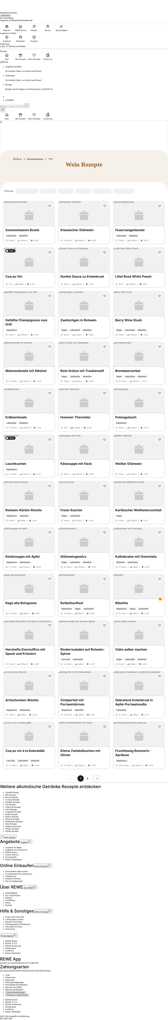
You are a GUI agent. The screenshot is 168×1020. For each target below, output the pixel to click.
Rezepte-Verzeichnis (13, 922)
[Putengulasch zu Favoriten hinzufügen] (159, 393)
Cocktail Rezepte (12, 800)
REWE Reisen (11, 941)
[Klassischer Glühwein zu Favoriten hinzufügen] (104, 206)
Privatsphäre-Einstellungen (16, 985)
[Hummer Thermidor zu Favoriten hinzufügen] (104, 393)
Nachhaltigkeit (11, 893)
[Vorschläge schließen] (2, 110)
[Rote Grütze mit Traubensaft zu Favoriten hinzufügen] (104, 347)
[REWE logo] (4, 62)
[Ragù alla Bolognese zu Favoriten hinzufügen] (50, 579)
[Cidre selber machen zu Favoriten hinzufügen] (159, 625)
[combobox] (12, 106)
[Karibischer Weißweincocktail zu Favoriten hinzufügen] (159, 486)
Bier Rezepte (10, 795)
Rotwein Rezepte (12, 819)
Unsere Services (12, 855)
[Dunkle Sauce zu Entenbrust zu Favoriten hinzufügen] (104, 252)
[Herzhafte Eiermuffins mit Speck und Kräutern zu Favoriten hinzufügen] (50, 625)
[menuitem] (7, 28)
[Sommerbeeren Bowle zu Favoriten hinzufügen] (50, 206)
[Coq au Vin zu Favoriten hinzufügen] (50, 252)
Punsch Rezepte (12, 817)
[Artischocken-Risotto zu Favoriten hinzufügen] (50, 676)
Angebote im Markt (13, 847)
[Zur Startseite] (9, 4)
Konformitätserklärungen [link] (15, 992)
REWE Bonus (11, 852)
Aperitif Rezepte (12, 792)
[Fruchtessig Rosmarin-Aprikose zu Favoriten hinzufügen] (159, 727)
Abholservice (10, 876)
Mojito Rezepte (11, 814)
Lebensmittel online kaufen (16, 871)
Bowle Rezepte (11, 797)
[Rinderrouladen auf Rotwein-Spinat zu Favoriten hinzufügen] (104, 625)
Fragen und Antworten (14, 917)
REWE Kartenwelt (13, 946)
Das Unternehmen (12, 895)
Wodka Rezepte (11, 831)
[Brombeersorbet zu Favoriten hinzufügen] (159, 347)
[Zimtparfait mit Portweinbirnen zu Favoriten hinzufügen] (104, 676)
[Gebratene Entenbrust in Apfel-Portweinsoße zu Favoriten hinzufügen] (159, 676)
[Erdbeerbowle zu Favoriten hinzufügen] (50, 393)
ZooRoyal (9, 950)
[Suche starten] (27, 105)
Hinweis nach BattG (13, 987)
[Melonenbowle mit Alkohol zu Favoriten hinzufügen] (50, 347)
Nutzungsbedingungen (14, 982)
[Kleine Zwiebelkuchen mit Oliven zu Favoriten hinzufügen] (104, 727)
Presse (7, 903)
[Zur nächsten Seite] (97, 778)
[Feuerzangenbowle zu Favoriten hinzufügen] (159, 206)
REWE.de (17, 159)
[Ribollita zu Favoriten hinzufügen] (159, 579)
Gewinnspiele (11, 857)
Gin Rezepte (10, 804)
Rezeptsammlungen (35, 159)
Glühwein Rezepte (13, 807)
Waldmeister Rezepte (14, 821)
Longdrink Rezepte (13, 812)
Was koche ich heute (13, 927)
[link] (86, 69)
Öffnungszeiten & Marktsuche (17, 924)
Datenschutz (10, 977)
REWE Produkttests (13, 859)
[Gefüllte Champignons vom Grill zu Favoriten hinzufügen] (50, 296)
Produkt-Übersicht (12, 879)
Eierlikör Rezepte (12, 802)
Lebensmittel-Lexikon (14, 919)
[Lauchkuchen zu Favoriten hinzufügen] (50, 440)
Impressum (9, 980)
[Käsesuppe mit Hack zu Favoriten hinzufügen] (104, 440)
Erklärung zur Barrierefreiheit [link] (17, 995)
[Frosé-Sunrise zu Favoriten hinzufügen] (104, 486)
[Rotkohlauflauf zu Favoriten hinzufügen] (104, 579)
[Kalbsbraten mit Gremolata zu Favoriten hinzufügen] (159, 532)
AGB (7, 975)
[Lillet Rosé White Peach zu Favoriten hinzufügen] (159, 252)
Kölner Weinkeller (12, 953)
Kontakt (8, 905)
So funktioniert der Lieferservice (18, 874)
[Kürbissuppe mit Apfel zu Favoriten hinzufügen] (50, 532)
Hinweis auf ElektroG (14, 989)
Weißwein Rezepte (13, 826)
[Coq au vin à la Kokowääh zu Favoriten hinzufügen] (50, 727)
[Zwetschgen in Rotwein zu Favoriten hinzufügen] (104, 296)
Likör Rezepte (11, 809)
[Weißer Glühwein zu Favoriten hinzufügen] (159, 440)
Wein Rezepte (11, 824)
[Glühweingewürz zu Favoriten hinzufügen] (104, 532)
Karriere (8, 898)
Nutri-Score (10, 929)
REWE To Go (11, 943)
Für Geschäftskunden (14, 881)
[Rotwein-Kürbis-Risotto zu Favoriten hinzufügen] (50, 486)
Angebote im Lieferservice (16, 850)
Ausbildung (10, 900)
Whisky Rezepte (12, 829)
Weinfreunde (10, 948)
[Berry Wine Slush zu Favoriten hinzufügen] (159, 296)
